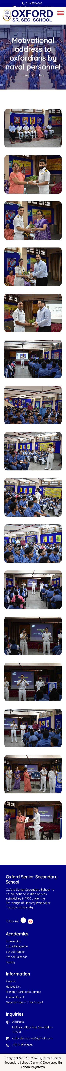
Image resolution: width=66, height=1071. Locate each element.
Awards (11, 981)
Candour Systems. (33, 1067)
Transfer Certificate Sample (23, 991)
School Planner (15, 951)
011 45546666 (34, 3)
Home (25, 75)
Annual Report (15, 997)
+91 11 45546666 (22, 1045)
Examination (13, 941)
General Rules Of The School (24, 1002)
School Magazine (17, 946)
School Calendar (16, 957)
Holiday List (13, 986)
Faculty (10, 962)
